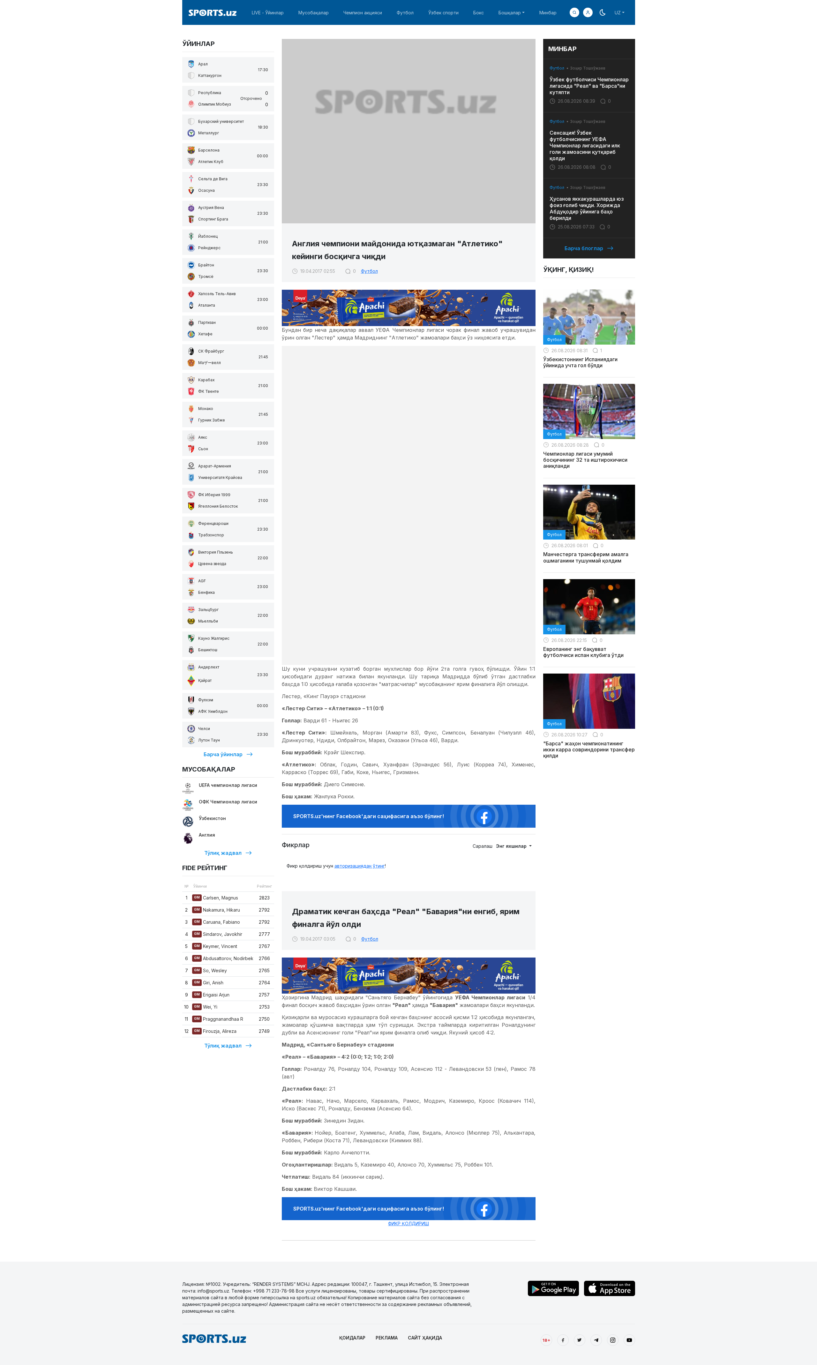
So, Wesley (210, 970)
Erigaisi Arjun (211, 994)
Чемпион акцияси (362, 12)
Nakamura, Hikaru (217, 910)
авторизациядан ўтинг (359, 866)
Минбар (548, 12)
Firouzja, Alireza (215, 1031)
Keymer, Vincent (215, 946)
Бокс (478, 12)
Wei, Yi (205, 1007)
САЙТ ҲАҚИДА (425, 1337)
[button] (588, 12)
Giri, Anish (208, 982)
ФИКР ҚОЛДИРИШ (408, 1223)
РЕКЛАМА (387, 1337)
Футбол (405, 12)
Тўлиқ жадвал (223, 853)
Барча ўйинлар (223, 754)
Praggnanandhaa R (218, 1019)
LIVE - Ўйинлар (268, 12)
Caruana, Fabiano (217, 922)
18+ (546, 1340)
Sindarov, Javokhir (218, 934)
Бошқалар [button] (509, 12)
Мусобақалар (313, 12)
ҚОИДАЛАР (352, 1337)
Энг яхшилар (512, 846)
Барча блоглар (584, 248)
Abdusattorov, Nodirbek (223, 958)
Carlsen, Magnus (216, 897)
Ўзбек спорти (443, 12)
